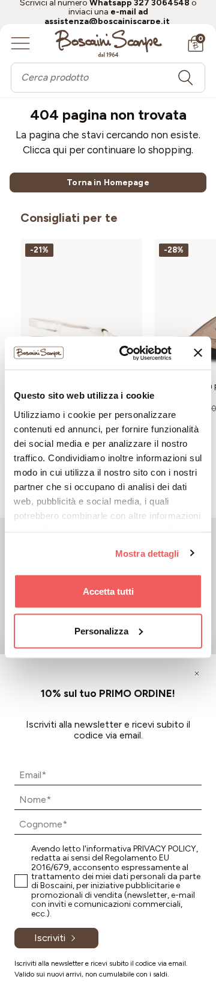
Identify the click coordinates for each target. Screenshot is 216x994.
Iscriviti (49, 937)
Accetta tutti (108, 591)
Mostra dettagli (147, 553)
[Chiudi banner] (198, 353)
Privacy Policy (164, 849)
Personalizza (101, 630)
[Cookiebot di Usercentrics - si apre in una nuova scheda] (127, 353)
